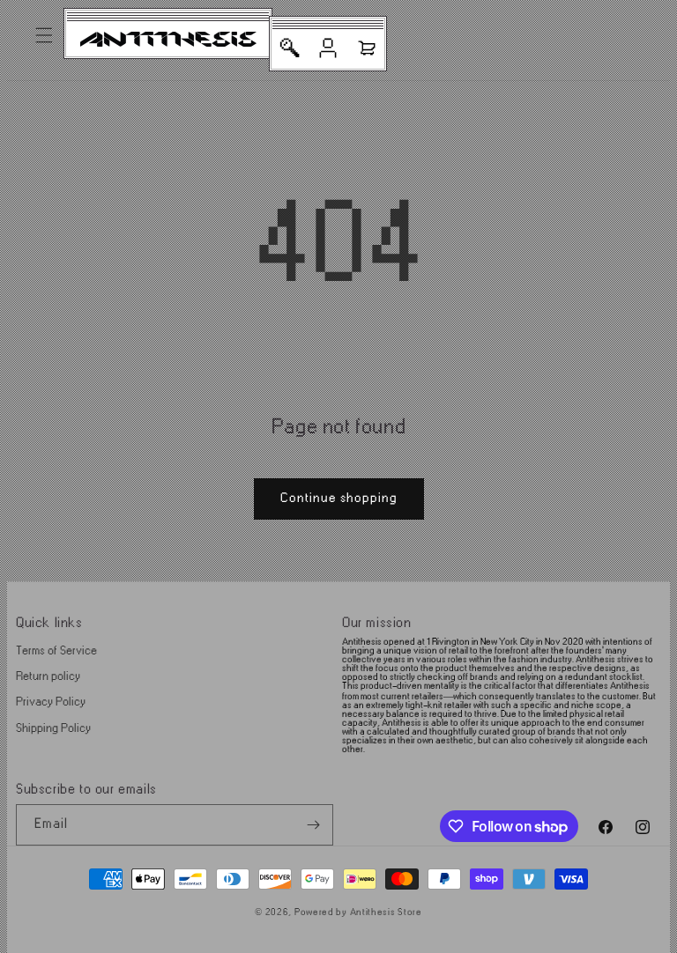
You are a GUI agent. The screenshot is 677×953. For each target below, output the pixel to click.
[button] (44, 35)
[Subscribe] (313, 825)
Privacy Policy (51, 701)
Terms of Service (56, 650)
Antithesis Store (386, 912)
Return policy (48, 676)
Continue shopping (339, 498)
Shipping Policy (53, 728)
